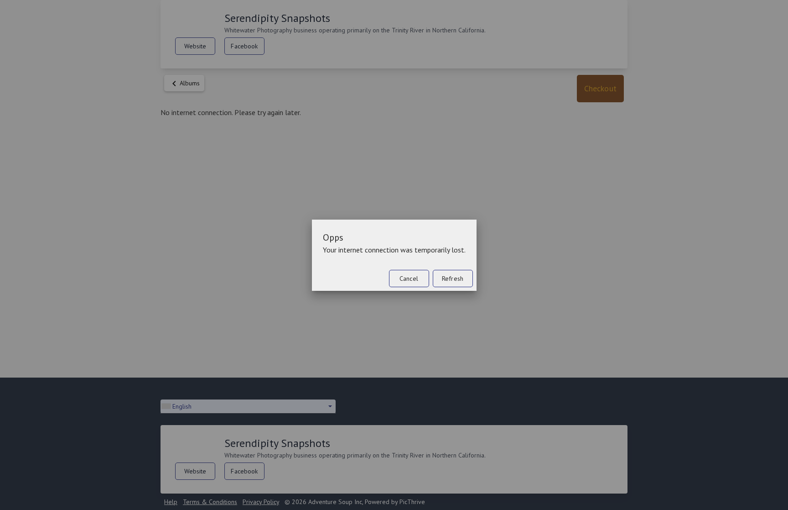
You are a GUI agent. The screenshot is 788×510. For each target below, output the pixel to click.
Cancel (408, 278)
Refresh (452, 278)
